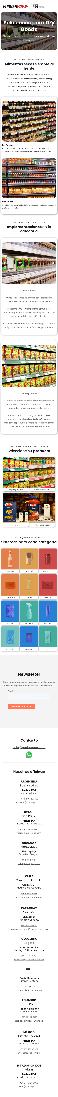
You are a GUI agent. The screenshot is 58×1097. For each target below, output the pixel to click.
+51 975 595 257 (29, 986)
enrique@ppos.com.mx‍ (29, 1053)
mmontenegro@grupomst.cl (29, 897)
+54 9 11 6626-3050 (29, 829)
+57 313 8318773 (29, 956)
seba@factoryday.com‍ (29, 863)
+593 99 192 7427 (29, 1017)
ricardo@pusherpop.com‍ (29, 1086)
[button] (53, 6)
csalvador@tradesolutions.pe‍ (29, 1021)
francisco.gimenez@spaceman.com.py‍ (29, 929)
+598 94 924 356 (29, 860)
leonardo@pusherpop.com (29, 802)
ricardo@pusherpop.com (29, 833)
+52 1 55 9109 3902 (29, 1049)
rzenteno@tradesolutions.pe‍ (29, 990)
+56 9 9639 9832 (29, 893)
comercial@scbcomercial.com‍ (29, 959)
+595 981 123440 (29, 925)
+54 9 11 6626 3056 (29, 799)
